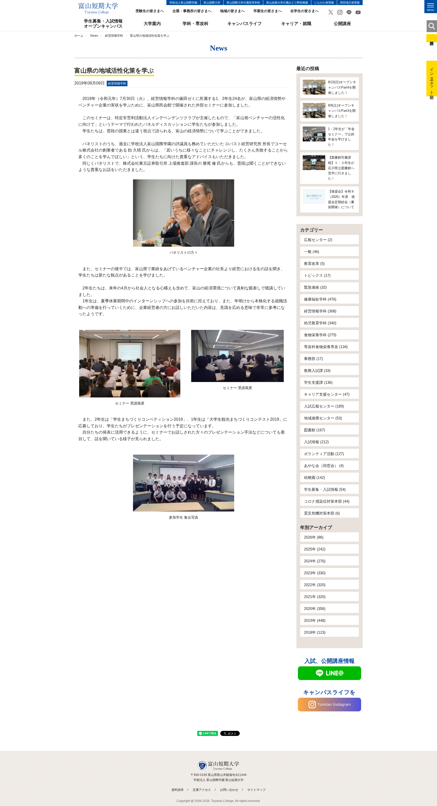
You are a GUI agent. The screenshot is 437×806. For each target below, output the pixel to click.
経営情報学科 (114, 35)
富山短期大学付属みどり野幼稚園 (287, 2)
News (94, 35)
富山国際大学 (212, 2)
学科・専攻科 (195, 23)
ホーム (78, 35)
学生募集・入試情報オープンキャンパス (103, 24)
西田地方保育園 (350, 2)
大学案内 (152, 23)
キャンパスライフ (244, 23)
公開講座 (342, 23)
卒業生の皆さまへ (267, 11)
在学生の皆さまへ (304, 11)
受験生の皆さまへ (150, 11)
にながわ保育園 (324, 2)
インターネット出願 (432, 78)
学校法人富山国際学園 (183, 2)
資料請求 (431, 38)
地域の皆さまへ (232, 11)
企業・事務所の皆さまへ (191, 11)
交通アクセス (202, 790)
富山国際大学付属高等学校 (243, 2)
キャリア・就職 (296, 23)
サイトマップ (256, 790)
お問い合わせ (229, 790)
